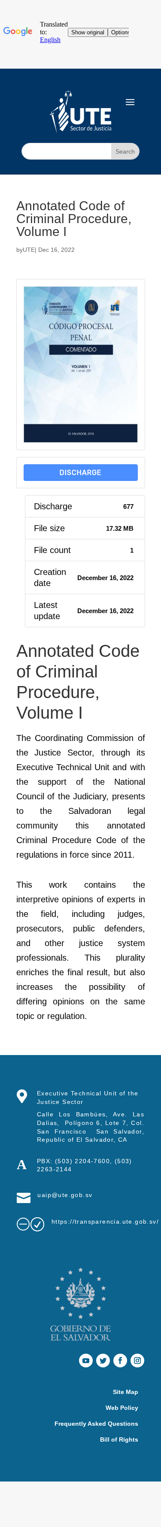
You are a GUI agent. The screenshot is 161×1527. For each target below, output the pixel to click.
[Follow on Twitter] (103, 1360)
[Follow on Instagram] (137, 1360)
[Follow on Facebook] (120, 1360)
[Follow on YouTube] (86, 1360)
